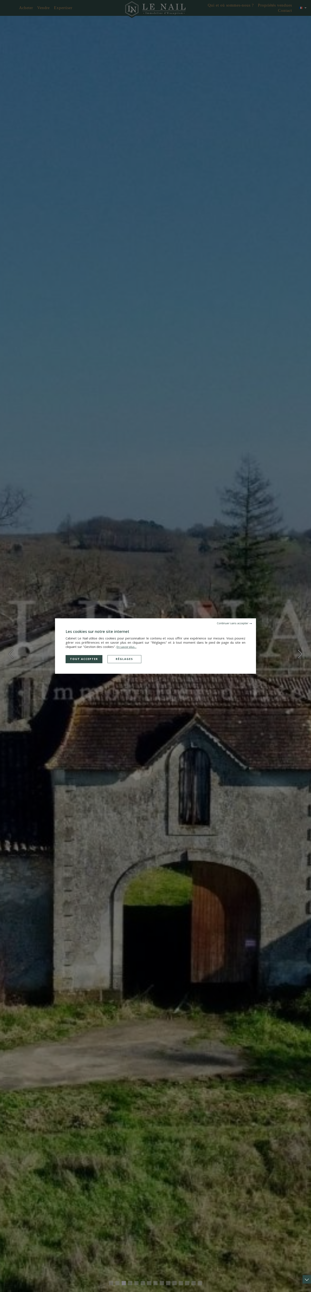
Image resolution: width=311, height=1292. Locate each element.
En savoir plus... (126, 647)
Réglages (124, 659)
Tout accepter (84, 659)
